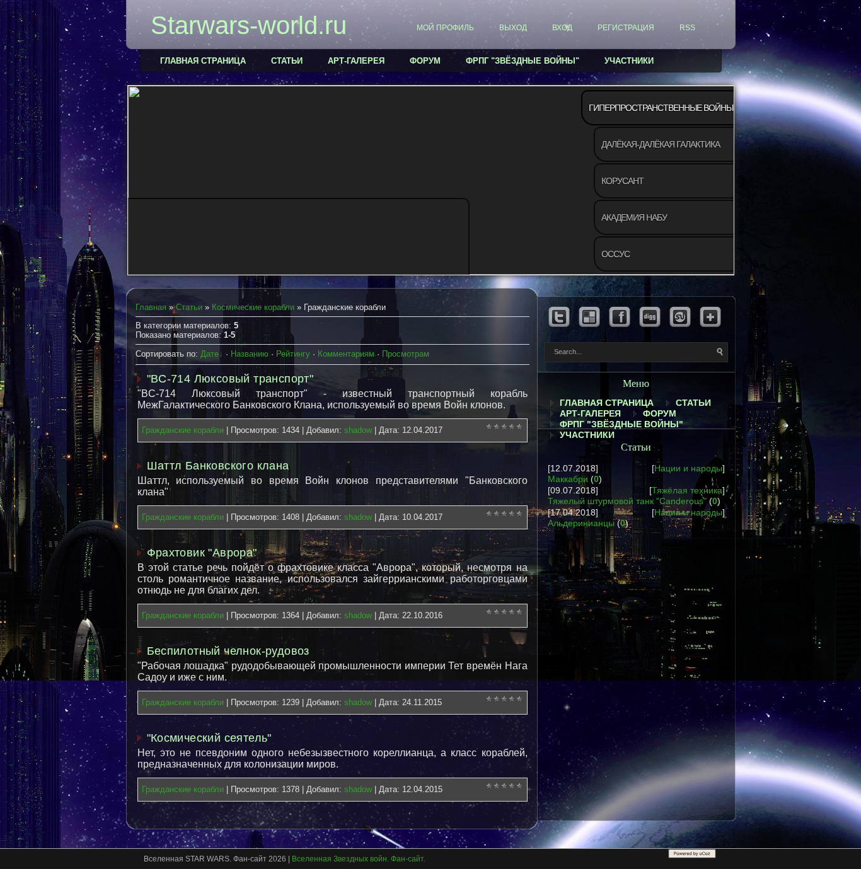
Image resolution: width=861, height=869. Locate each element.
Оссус (615, 254)
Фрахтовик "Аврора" (202, 552)
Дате (209, 354)
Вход (562, 27)
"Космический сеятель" (209, 738)
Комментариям (346, 354)
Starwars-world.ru (249, 25)
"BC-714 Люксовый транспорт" (230, 378)
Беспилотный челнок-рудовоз (228, 651)
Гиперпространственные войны (661, 108)
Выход (513, 27)
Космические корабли (253, 307)
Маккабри (568, 479)
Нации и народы (688, 468)
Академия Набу (634, 217)
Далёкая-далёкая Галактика (660, 144)
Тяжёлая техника (687, 490)
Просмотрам (405, 354)
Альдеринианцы (581, 523)
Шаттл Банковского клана (218, 465)
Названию (250, 354)
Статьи (189, 307)
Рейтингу (293, 354)
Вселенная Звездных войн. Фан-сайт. (358, 859)
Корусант (622, 181)
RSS (687, 27)
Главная (151, 307)
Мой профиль (445, 27)
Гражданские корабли (183, 430)
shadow (358, 430)
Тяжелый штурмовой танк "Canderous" (627, 501)
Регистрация (626, 27)
